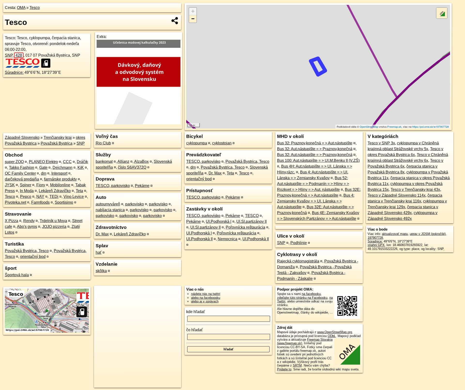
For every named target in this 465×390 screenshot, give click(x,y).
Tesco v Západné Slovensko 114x (397, 195)
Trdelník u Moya (53, 221)
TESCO (252, 216)
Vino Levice (73, 197)
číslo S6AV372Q (132, 167)
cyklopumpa (196, 143)
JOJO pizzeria (54, 227)
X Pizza (11, 221)
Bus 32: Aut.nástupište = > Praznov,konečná (314, 149)
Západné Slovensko (22, 137)
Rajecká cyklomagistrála (298, 261)
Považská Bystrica (56, 143)
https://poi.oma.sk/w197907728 (430, 126)
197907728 (375, 238)
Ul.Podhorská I (218, 221)
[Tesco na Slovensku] (22, 63)
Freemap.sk (394, 126)
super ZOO (14, 162)
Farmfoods (40, 202)
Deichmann (62, 167)
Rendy (29, 221)
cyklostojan (222, 143)
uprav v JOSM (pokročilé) (428, 234)
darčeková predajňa (22, 179)
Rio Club (103, 143)
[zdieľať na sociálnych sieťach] (175, 20)
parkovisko (134, 204)
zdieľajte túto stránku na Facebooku (302, 298)
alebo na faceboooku (205, 298)
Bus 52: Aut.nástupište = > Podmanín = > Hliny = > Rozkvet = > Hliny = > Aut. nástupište (313, 184)
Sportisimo (64, 202)
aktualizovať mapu (395, 234)
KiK (81, 167)
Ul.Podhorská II (199, 239)
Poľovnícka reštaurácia (245, 227)
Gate (43, 167)
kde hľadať (195, 312)
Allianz (123, 161)
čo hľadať (194, 330)
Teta (79, 191)
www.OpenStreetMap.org (334, 332)
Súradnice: (14, 72)
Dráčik (82, 162)
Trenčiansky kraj (58, 137)
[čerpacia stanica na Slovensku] (47, 63)
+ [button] (192, 11)
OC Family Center (20, 173)
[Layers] (441, 13)
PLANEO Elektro (43, 162)
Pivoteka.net (15, 202)
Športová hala (17, 275)
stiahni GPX (376, 245)
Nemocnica (227, 239)
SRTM (297, 365)
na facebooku (311, 294)
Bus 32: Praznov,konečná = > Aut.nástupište (314, 143)
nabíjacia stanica (110, 210)
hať (98, 252)
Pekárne (142, 186)
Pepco (25, 197)
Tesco (35, 8)
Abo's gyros (27, 227)
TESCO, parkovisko (113, 186)
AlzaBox (141, 161)
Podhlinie (298, 243)
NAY (40, 197)
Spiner (25, 185)
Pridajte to (284, 369)
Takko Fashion (21, 167)
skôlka (101, 271)
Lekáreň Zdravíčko (55, 191)
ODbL (332, 336)
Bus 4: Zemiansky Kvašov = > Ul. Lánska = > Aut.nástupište (315, 201)
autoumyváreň (108, 204)
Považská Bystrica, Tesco (27, 251)
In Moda (27, 191)
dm (43, 173)
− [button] (192, 19)
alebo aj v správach (204, 301)
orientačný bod (33, 257)
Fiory (40, 185)
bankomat (104, 161)
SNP (13, 55)
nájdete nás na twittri (205, 294)
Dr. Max (102, 234)
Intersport (59, 173)
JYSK (10, 185)
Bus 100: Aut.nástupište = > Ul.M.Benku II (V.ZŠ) (318, 160)
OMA (21, 8)
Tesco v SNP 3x (381, 143)
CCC (67, 162)
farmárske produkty (60, 179)
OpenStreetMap (369, 126)
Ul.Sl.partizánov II (251, 221)
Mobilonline (60, 185)
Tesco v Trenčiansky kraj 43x (415, 190)
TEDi (53, 197)
